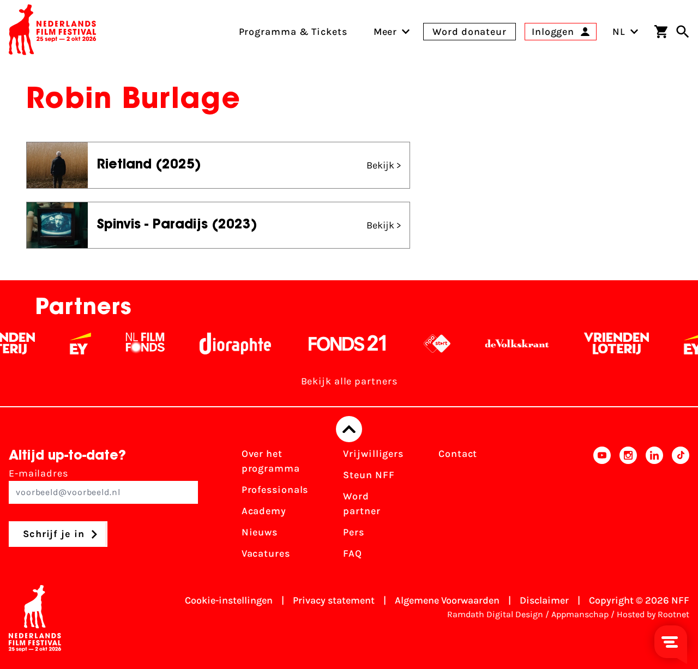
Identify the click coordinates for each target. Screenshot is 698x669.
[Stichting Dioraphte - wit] (227, 343)
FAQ (352, 553)
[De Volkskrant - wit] (509, 343)
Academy (264, 511)
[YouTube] (602, 507)
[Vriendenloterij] (608, 343)
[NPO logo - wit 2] (429, 343)
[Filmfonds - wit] (137, 343)
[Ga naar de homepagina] (52, 31)
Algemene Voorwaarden (447, 600)
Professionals (275, 490)
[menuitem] (385, 32)
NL (618, 32)
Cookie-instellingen (229, 600)
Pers (353, 532)
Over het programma (271, 461)
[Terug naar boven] (349, 429)
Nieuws (260, 532)
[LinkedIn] (654, 507)
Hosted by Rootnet (653, 614)
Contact (457, 454)
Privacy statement (334, 600)
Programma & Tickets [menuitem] (293, 32)
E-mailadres (38, 473)
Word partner (361, 503)
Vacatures (266, 553)
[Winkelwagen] (660, 31)
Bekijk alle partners (349, 381)
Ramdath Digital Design (495, 614)
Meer (386, 32)
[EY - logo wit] (72, 343)
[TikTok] (680, 507)
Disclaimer (544, 600)
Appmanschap (580, 614)
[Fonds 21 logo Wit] (339, 343)
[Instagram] (628, 507)
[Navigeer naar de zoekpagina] (682, 31)
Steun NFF (368, 475)
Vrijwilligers (373, 454)
